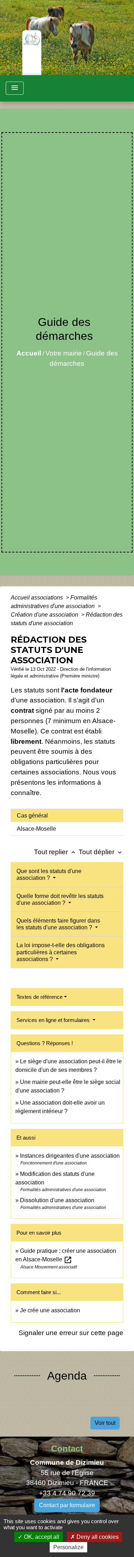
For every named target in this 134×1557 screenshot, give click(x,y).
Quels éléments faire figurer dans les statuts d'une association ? (58, 924)
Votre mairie (63, 353)
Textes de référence (39, 997)
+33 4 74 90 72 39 (67, 1493)
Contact (67, 1448)
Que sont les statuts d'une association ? (48, 874)
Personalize (68, 1547)
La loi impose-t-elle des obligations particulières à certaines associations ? (60, 952)
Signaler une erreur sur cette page (71, 1333)
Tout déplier (101, 852)
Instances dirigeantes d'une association (70, 1156)
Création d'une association (45, 615)
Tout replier (55, 852)
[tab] (67, 815)
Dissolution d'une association (57, 1200)
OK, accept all (41, 1537)
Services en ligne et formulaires (53, 1020)
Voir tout (105, 1423)
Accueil (28, 353)
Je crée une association (50, 1310)
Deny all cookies (97, 1537)
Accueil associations (37, 598)
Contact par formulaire (67, 1505)
